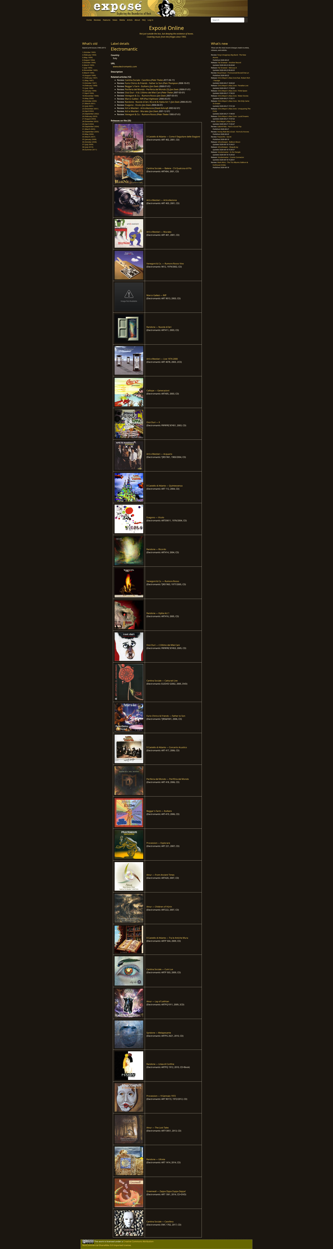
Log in (150, 20)
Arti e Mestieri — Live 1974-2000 (162, 358)
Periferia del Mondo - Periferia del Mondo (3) (147, 89)
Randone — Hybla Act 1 (157, 613)
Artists (130, 20)
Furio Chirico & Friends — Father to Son (165, 715)
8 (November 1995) (90, 70)
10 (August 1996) (89, 75)
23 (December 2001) (90, 108)
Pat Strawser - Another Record (229, 62)
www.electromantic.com (125, 66)
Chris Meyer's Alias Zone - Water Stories (233, 96)
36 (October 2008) (89, 142)
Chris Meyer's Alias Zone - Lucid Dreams (233, 116)
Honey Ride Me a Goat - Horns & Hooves (233, 131)
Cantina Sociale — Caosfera (159, 1221)
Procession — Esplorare (158, 843)
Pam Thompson (171, 83)
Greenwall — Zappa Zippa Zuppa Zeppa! (166, 1191)
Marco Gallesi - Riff (134, 98)
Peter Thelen (157, 80)
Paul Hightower (152, 98)
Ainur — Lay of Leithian (157, 1001)
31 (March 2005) (88, 129)
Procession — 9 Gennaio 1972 (161, 1095)
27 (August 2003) (89, 119)
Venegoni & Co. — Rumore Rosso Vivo (165, 263)
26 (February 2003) (89, 116)
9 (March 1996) (88, 73)
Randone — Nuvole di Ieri (158, 327)
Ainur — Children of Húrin (159, 906)
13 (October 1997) (89, 83)
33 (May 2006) (88, 134)
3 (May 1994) (87, 57)
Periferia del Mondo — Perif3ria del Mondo (167, 779)
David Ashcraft (161, 108)
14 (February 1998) (89, 85)
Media (122, 20)
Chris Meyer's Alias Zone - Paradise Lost (233, 85)
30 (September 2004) (90, 126)
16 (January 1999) (89, 91)
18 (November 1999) (90, 96)
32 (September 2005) (90, 131)
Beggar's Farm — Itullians (159, 811)
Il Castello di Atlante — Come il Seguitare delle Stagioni (173, 136)
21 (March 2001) (88, 103)
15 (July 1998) (87, 88)
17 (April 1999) (88, 93)
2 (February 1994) (89, 55)
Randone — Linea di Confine (160, 1064)
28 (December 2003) (90, 121)
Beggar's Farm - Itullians (137, 86)
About (137, 20)
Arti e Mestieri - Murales (137, 111)
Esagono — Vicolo (155, 517)
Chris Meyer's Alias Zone (225, 121)
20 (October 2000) (89, 101)
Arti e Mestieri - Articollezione (139, 108)
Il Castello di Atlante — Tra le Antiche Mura (167, 937)
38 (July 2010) (87, 147)
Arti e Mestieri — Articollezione (161, 200)
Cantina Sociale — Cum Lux (159, 969)
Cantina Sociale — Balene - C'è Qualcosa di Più (168, 168)
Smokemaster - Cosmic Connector (231, 157)
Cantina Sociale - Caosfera (138, 80)
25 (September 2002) (90, 114)
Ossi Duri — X (153, 422)
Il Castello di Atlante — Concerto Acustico (166, 747)
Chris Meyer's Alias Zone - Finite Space (232, 91)
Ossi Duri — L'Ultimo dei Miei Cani (163, 645)
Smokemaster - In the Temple (229, 152)
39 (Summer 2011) (89, 149)
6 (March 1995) (88, 65)
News (115, 20)
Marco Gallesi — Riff (156, 295)
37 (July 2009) (87, 144)
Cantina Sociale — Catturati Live (162, 680)
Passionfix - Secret (224, 137)
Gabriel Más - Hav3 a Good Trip (229, 126)
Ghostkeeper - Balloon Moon (229, 142)
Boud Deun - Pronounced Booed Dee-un (233, 73)
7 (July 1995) (87, 68)
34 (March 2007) (88, 137)
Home (89, 20)
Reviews (97, 20)
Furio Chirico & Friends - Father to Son (143, 83)
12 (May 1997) (88, 80)
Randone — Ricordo (156, 549)
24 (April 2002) (88, 111)
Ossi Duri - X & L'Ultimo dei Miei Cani (143, 92)
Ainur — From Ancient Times (160, 874)
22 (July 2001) (87, 106)
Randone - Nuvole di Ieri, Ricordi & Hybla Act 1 (147, 101)
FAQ (144, 20)
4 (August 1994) (88, 60)
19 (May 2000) (88, 98)
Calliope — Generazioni (157, 390)
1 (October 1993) (89, 52)
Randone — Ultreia (155, 1159)
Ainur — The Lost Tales (157, 1127)
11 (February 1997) (89, 78)
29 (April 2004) (88, 124)
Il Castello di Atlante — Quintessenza (164, 485)
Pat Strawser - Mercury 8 (227, 68)
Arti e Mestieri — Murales (158, 231)
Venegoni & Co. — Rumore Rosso (162, 581)
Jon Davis (154, 86)
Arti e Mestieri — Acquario (159, 454)
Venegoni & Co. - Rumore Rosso (140, 95)
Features (106, 20)
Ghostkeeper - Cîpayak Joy (228, 147)
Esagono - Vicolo (133, 105)
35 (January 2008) (89, 139)
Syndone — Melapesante (158, 1032)
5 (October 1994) (89, 62)
